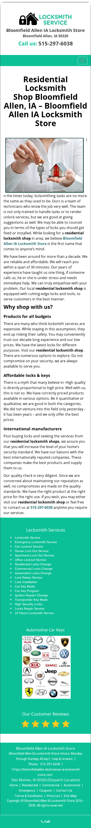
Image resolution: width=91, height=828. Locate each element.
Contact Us (64, 790)
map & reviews (62, 759)
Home (13, 785)
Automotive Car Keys (45, 629)
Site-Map (70, 796)
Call (47, 821)
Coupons (45, 790)
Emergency (27, 790)
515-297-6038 (55, 43)
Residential (30, 785)
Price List (53, 796)
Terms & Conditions (29, 796)
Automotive (72, 785)
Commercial (50, 785)
